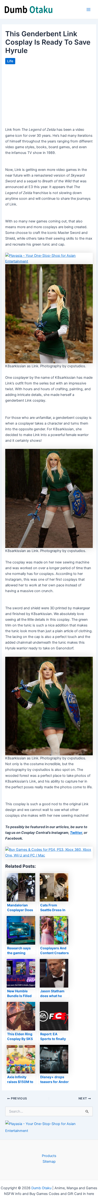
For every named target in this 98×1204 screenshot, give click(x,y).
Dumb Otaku (41, 1188)
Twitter (76, 833)
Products (49, 1156)
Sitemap (49, 1161)
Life (10, 61)
